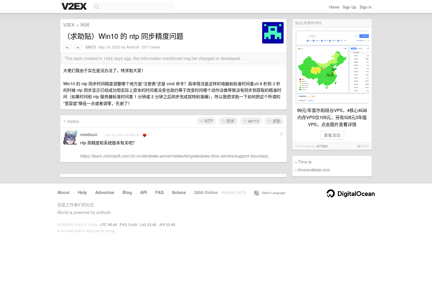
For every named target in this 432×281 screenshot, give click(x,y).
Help (82, 192)
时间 (85, 24)
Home (334, 7)
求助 (276, 121)
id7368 (322, 145)
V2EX (68, 24)
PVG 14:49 (128, 224)
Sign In (366, 7)
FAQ (159, 192)
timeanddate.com (314, 170)
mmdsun (89, 134)
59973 (91, 47)
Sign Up (349, 7)
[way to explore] (75, 7)
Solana (179, 192)
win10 (253, 121)
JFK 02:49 (167, 224)
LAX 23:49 (148, 224)
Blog (127, 192)
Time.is (305, 162)
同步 (230, 121)
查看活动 (332, 135)
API (143, 192)
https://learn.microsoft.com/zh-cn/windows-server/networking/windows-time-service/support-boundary (174, 156)
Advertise (104, 192)
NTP (208, 121)
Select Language (272, 192)
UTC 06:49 (108, 224)
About (63, 192)
